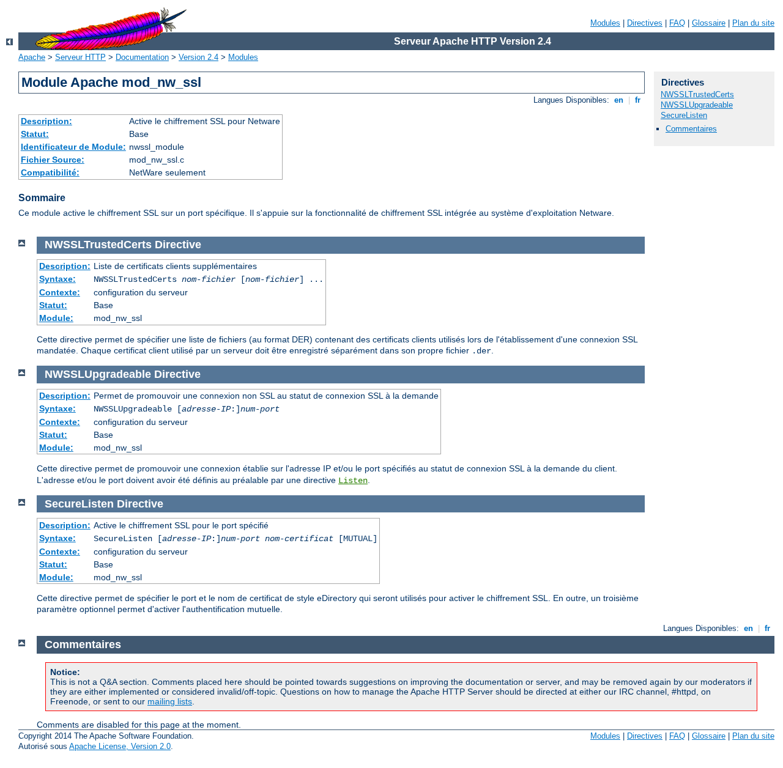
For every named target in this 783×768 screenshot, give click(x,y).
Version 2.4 (198, 57)
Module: (56, 318)
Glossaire (708, 23)
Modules (605, 23)
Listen (353, 481)
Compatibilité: (50, 172)
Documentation (142, 57)
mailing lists (169, 701)
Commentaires (691, 128)
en (619, 100)
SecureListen (684, 115)
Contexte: (59, 292)
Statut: (35, 134)
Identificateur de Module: (73, 147)
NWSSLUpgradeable (697, 104)
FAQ (677, 23)
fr (638, 100)
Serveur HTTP (80, 57)
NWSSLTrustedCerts (697, 94)
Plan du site (753, 23)
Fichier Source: (52, 159)
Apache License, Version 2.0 (120, 746)
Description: (46, 121)
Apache (31, 57)
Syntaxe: (57, 279)
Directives (644, 23)
